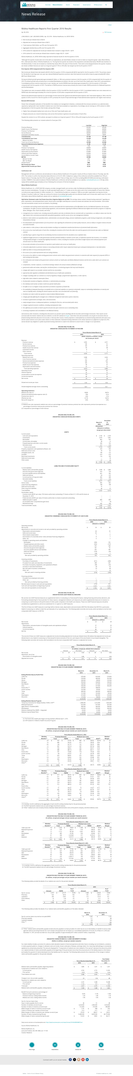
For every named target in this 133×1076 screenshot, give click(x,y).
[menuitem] (48, 4)
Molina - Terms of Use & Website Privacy (33, 1073)
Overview (47, 5)
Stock (67, 5)
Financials (76, 5)
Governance (86, 5)
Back (110, 25)
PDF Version (108, 32)
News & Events (57, 5)
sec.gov (67, 316)
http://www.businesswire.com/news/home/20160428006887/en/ (64, 1022)
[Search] (105, 4)
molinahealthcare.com (92, 180)
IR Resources (97, 5)
